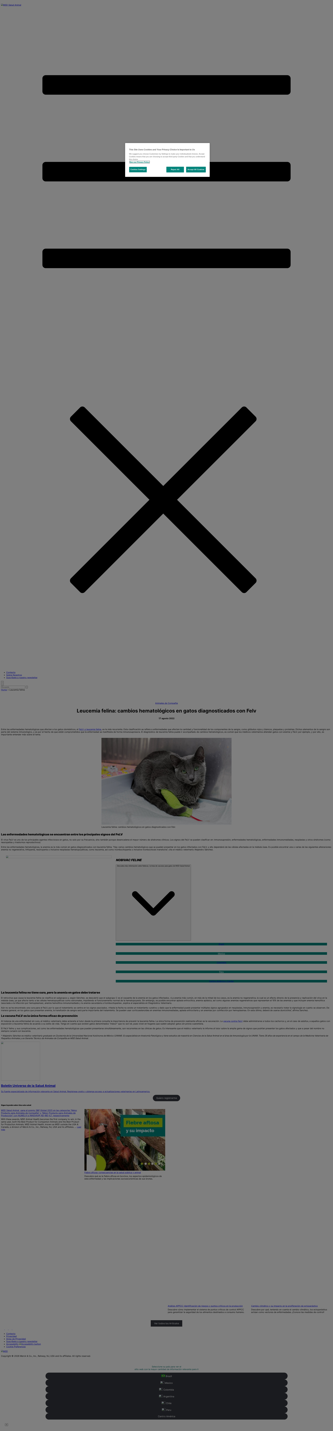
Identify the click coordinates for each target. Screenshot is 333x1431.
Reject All (175, 169)
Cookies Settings (137, 169)
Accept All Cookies (196, 169)
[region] (167, 160)
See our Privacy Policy (139, 162)
